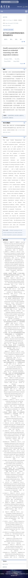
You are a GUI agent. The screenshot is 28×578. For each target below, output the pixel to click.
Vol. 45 (7, 20)
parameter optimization (17, 234)
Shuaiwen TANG (8, 59)
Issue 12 (11, 20)
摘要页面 (5, 567)
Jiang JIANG (16, 61)
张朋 (16, 39)
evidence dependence (7, 234)
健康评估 (21, 115)
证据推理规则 (11, 115)
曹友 (11, 39)
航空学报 (5, 17)
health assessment (18, 232)
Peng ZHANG (7, 61)
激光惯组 (17, 115)
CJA (26, 6)
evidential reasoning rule (14, 230)
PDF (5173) (5, 564)
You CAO (17, 59)
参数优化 (11, 117)
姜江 (21, 39)
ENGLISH (19, 6)
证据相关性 (5, 117)
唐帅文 (6, 39)
